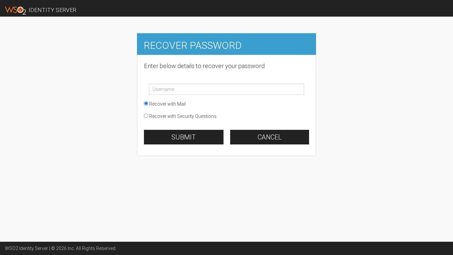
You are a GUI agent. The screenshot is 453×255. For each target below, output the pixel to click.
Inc (71, 248)
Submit (183, 137)
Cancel (270, 137)
